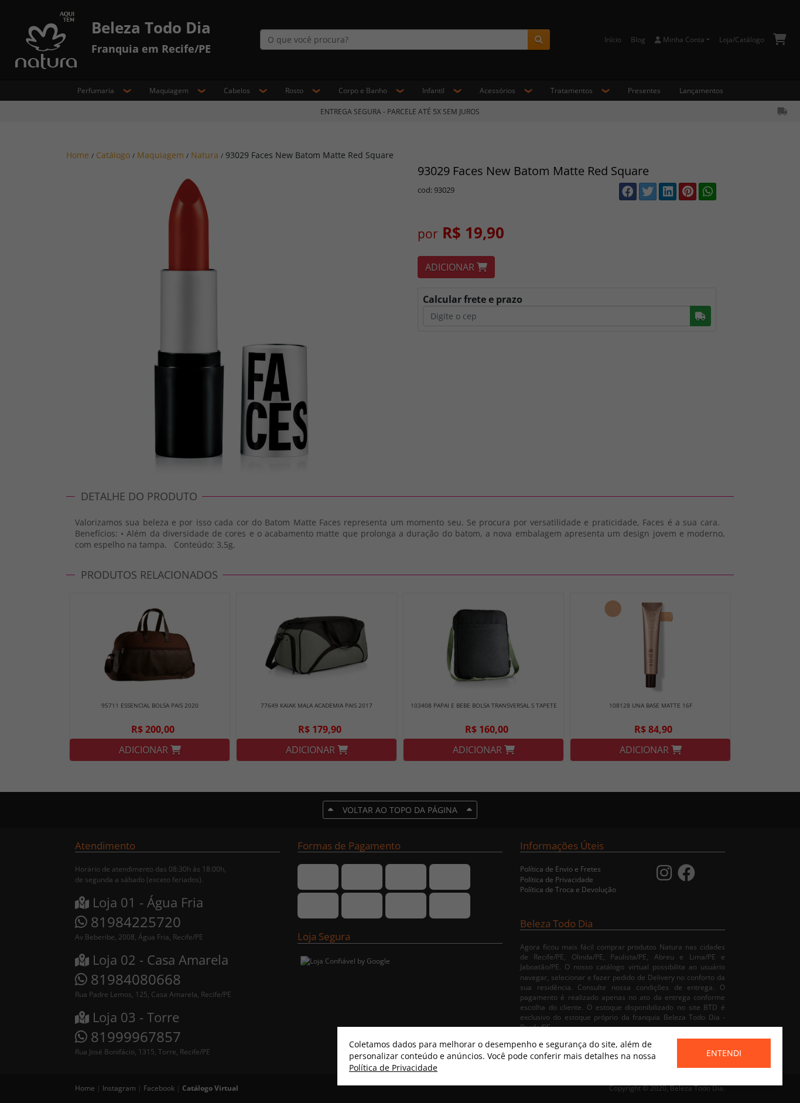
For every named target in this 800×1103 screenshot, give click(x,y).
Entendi (723, 1052)
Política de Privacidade (393, 1067)
